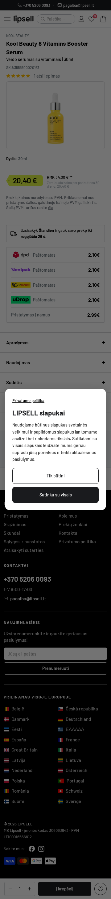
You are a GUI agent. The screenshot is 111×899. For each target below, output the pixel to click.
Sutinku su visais (55, 494)
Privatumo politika (28, 400)
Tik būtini (56, 475)
